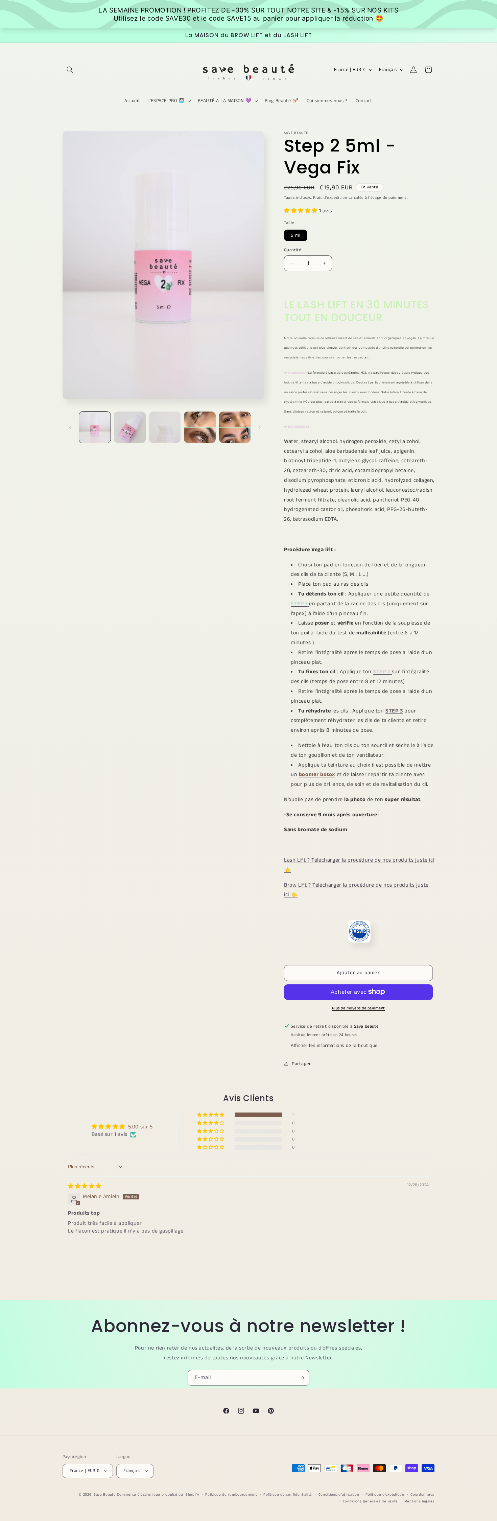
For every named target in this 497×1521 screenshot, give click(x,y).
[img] (84, 1186)
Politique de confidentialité (287, 1494)
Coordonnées (422, 1494)
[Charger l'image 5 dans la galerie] (235, 427)
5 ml (296, 235)
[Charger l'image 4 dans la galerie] (199, 427)
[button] (70, 69)
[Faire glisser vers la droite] (259, 427)
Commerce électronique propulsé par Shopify (158, 1494)
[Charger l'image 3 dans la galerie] (165, 427)
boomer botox (317, 774)
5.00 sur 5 (140, 1127)
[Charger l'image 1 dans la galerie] (95, 427)
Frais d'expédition (330, 198)
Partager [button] (301, 1063)
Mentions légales (419, 1501)
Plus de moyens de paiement (358, 1008)
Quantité (292, 250)
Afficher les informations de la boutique (334, 1045)
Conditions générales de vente (370, 1501)
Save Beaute (105, 1494)
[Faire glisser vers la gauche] (70, 427)
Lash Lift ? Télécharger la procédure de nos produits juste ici (359, 860)
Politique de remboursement (231, 1494)
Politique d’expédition (384, 1494)
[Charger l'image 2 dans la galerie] (129, 427)
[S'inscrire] (301, 1378)
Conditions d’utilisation (338, 1494)
